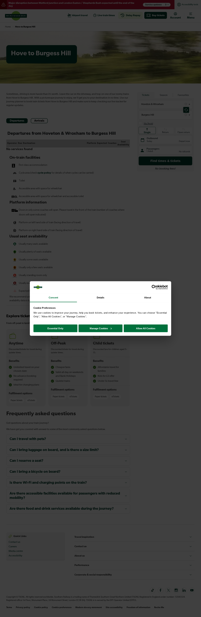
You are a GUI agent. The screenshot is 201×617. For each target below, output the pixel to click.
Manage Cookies (99, 328)
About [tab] (147, 297)
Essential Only (55, 328)
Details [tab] (100, 297)
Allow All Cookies (145, 328)
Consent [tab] (53, 297)
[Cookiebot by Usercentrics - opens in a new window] (154, 287)
